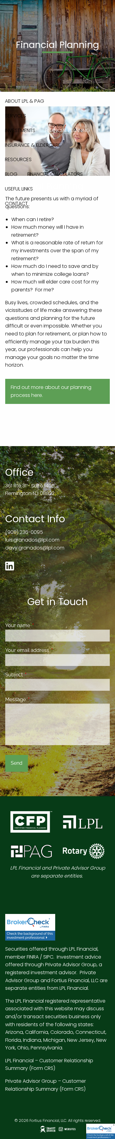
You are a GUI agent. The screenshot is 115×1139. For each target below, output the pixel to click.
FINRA (33, 956)
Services (15, 115)
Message (39, 699)
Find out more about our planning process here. (51, 391)
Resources (18, 159)
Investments (20, 130)
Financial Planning (67, 130)
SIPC (48, 956)
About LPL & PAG (24, 101)
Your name (41, 625)
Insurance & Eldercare (33, 145)
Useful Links (19, 188)
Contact (16, 203)
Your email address (50, 650)
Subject (37, 675)
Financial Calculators (55, 174)
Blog (11, 174)
